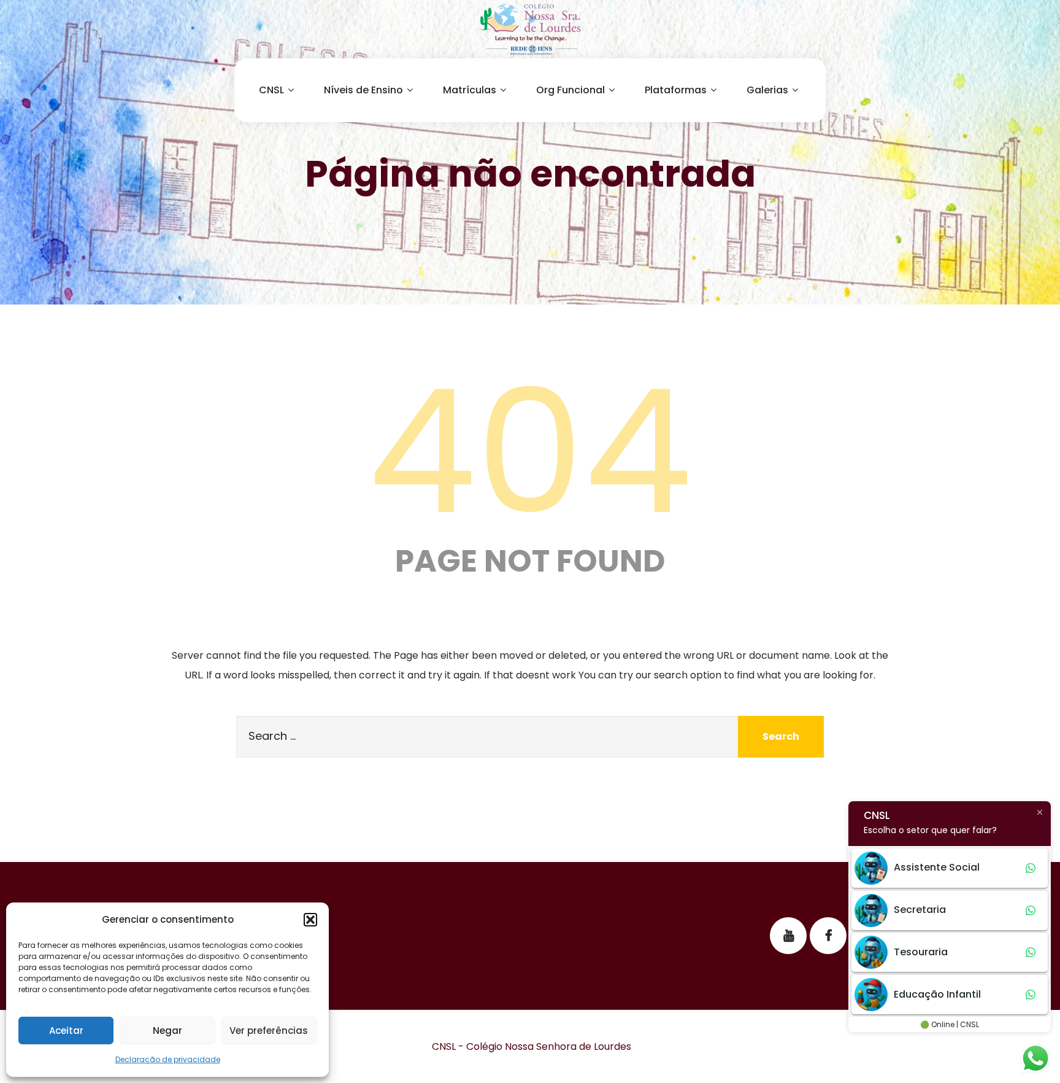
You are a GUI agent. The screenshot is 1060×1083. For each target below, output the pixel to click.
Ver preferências (268, 1030)
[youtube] (788, 935)
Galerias (767, 90)
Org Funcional (570, 90)
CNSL (271, 90)
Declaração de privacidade (167, 1059)
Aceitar (66, 1030)
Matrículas (469, 90)
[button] (310, 920)
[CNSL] (530, 29)
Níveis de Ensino (363, 90)
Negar (167, 1030)
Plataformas (676, 90)
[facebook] (828, 935)
